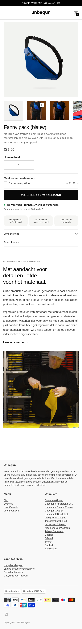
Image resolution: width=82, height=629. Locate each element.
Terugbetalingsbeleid (56, 521)
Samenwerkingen (54, 500)
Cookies (49, 535)
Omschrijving (11, 233)
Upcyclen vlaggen (13, 565)
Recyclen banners (13, 572)
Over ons (8, 503)
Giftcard (49, 538)
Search (48, 541)
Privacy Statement (54, 531)
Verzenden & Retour (55, 524)
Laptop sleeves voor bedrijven (19, 568)
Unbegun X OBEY (54, 510)
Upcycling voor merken (16, 575)
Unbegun (25, 622)
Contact (49, 545)
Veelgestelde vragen (55, 517)
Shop (6, 500)
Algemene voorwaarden (57, 528)
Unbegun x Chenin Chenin (59, 507)
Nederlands (11, 591)
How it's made (11, 507)
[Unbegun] (41, 13)
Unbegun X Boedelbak (56, 514)
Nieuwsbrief (51, 548)
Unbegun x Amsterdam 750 (59, 503)
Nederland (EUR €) (32, 591)
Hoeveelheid (12, 157)
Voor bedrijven (11, 510)
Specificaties (11, 242)
